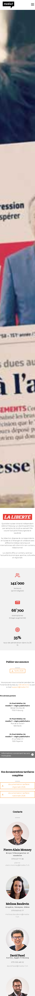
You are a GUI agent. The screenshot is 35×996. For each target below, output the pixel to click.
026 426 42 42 (23, 685)
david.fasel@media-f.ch (17, 966)
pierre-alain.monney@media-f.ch (18, 864)
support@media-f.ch (20, 687)
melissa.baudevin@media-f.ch (17, 915)
